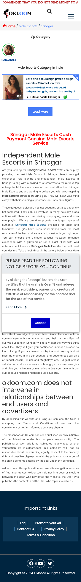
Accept (40, 323)
